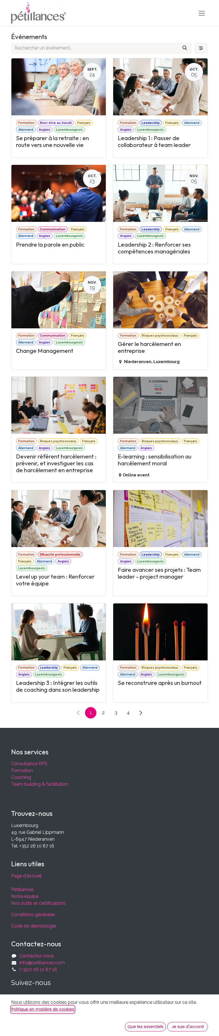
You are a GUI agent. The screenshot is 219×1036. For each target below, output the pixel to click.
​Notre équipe (24, 896)
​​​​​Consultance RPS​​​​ (29, 763)
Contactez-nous (36, 956)
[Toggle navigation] (202, 13)
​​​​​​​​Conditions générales (33, 914)
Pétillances (22, 889)
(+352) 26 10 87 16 (38, 969)
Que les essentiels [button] (145, 1026)
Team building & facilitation (39, 784)
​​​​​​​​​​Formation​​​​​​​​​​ (22, 770)
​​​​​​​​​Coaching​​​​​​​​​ (21, 777)
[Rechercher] (185, 48)
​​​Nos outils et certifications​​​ (38, 903)
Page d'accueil (26, 876)
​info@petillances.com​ (42, 962)
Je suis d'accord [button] (188, 1026)
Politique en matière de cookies (42, 1009)
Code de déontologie (33, 926)
